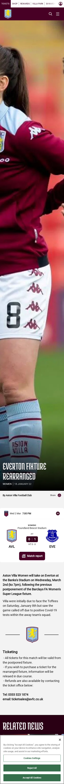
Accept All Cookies (32, 777)
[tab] (5, 3)
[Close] (60, 739)
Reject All (32, 768)
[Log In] (61, 3)
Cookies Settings (32, 758)
